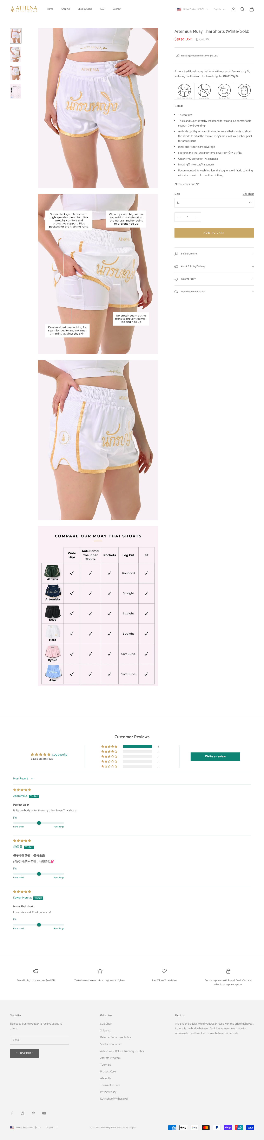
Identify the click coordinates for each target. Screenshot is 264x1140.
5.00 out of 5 (59, 754)
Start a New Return (111, 1044)
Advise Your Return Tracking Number (122, 1051)
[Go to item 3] (15, 73)
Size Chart (106, 1024)
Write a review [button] (215, 756)
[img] (22, 790)
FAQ (102, 9)
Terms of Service (110, 1085)
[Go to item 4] (15, 91)
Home (50, 9)
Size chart (248, 194)
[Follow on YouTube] (44, 1113)
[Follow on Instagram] (23, 1113)
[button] (109, 746)
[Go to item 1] (15, 35)
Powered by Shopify (126, 1127)
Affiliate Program (110, 1058)
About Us (105, 1078)
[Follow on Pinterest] (33, 1113)
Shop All (65, 9)
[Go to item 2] (15, 54)
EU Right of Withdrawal (114, 1099)
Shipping (105, 1030)
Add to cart (214, 233)
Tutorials (105, 1065)
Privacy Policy (108, 1092)
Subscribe (24, 1053)
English (217, 9)
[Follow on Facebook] (12, 1113)
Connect (117, 9)
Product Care (108, 1071)
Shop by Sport (85, 9)
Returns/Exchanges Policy (115, 1037)
